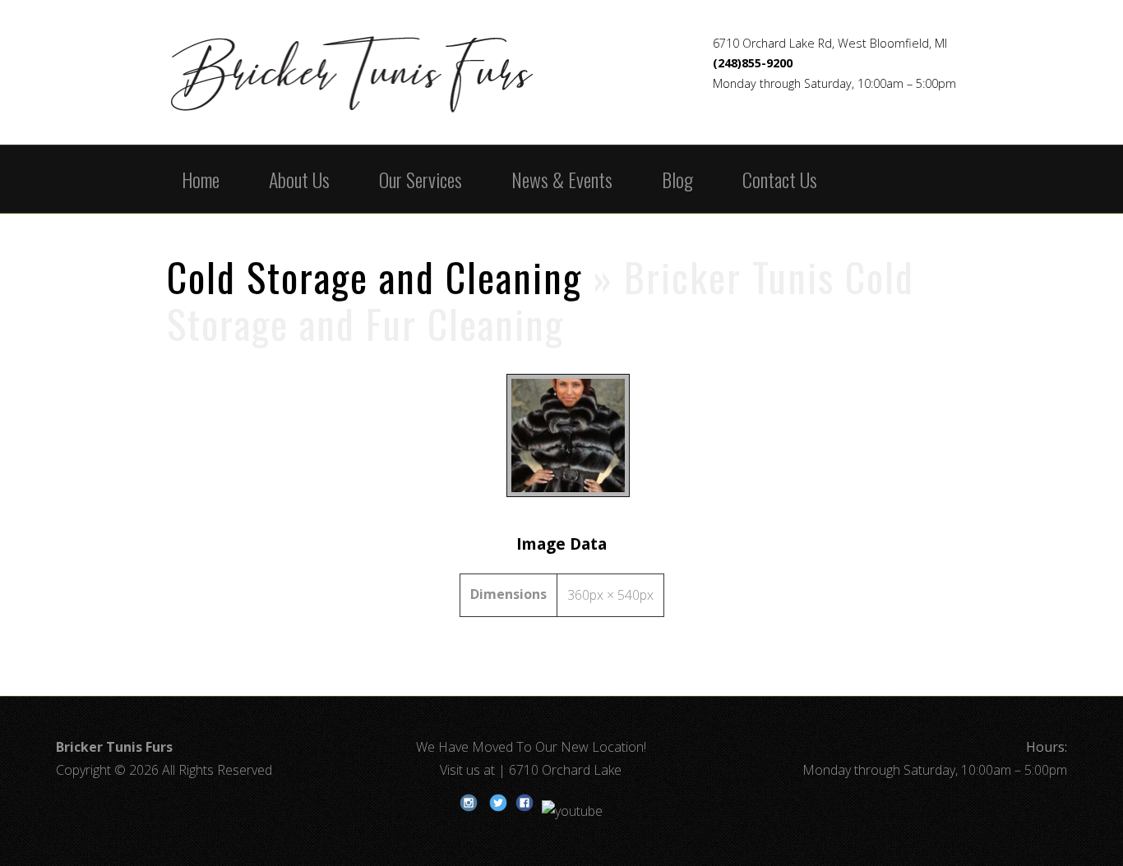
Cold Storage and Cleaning (374, 276)
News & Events (561, 179)
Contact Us (779, 179)
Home (201, 179)
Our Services (420, 179)
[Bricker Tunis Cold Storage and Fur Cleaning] (562, 496)
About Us (299, 179)
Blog (677, 179)
